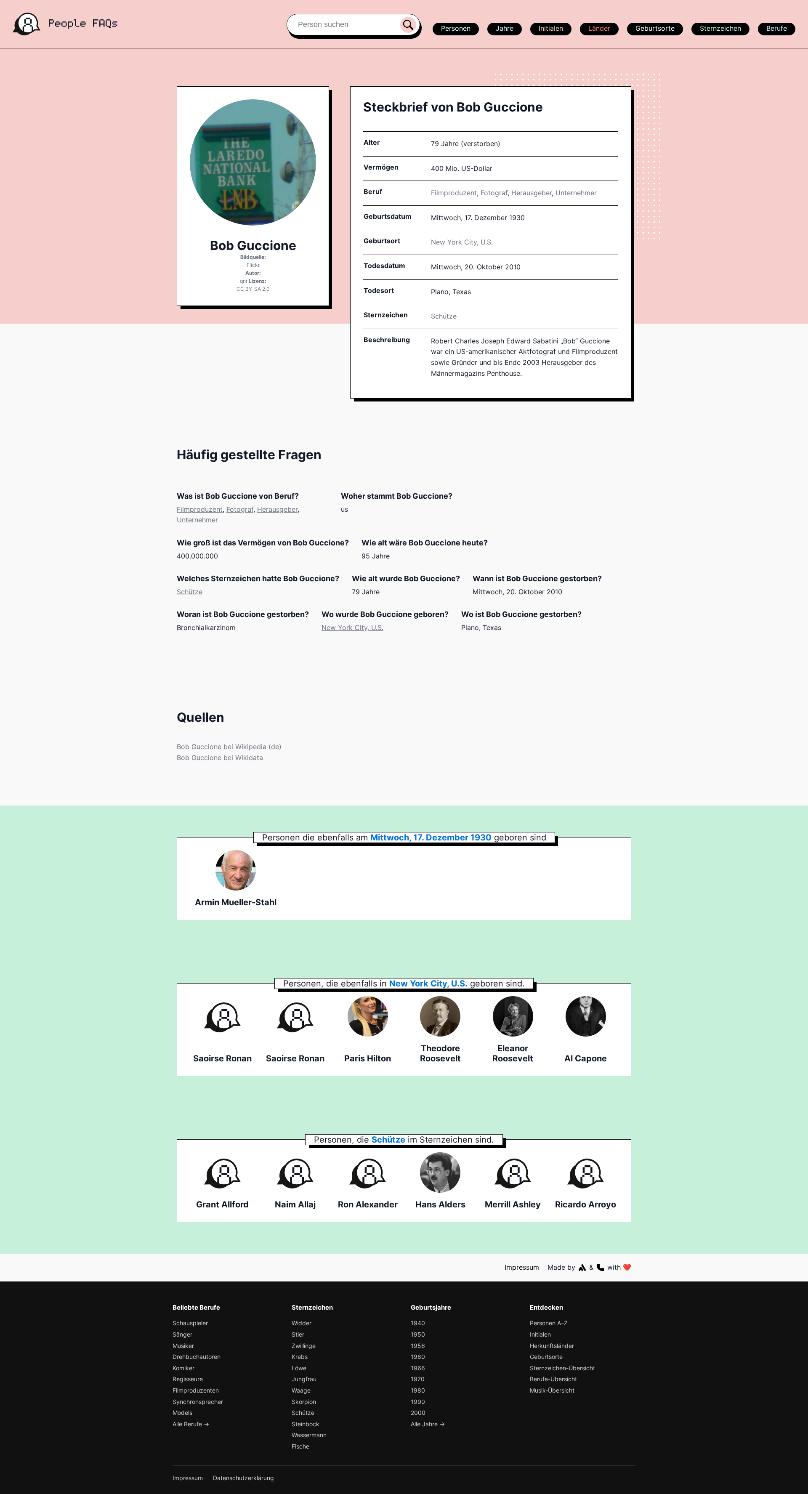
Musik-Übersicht (552, 1390)
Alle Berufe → (191, 1424)
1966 (418, 1368)
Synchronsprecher (198, 1401)
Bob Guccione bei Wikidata (220, 757)
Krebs (300, 1356)
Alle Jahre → (428, 1424)
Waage (301, 1390)
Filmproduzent (454, 193)
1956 (418, 1345)
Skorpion (304, 1401)
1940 (418, 1323)
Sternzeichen (720, 28)
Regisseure (188, 1378)
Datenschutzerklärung (243, 1477)
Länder (599, 28)
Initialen (551, 28)
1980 (418, 1390)
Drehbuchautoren (197, 1356)
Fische (300, 1446)
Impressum (522, 1267)
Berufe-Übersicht (553, 1378)
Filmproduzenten (196, 1390)
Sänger (182, 1334)
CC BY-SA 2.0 (253, 289)
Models (182, 1412)
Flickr (253, 265)
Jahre (504, 28)
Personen (455, 28)
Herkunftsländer (552, 1345)
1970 (418, 1378)
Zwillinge (304, 1345)
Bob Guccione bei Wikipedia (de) (229, 746)
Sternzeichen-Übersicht (562, 1368)
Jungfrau (304, 1378)
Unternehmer (576, 193)
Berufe (776, 28)
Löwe (299, 1368)
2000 (418, 1412)
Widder (301, 1323)
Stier (298, 1334)
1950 (418, 1334)
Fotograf (494, 193)
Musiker (183, 1345)
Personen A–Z (549, 1323)
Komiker (183, 1368)
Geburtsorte (655, 28)
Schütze (444, 316)
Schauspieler (190, 1323)
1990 (418, 1401)
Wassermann (309, 1434)
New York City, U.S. (352, 627)
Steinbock (305, 1424)
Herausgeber (531, 193)
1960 (418, 1356)
